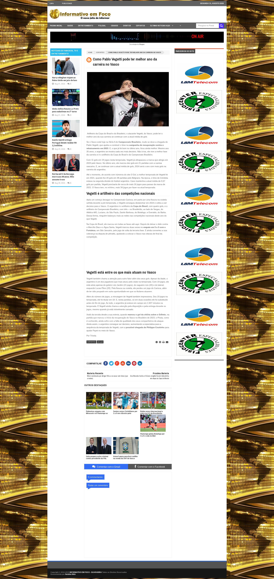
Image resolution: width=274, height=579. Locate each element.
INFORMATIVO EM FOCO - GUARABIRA (86, 572)
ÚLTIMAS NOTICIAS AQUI (160, 25)
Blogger (141, 44)
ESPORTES (140, 25)
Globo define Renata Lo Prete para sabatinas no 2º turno (65, 110)
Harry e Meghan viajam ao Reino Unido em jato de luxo (64, 79)
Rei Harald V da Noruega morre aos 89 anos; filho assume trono (63, 176)
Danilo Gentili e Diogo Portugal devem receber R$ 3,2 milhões (64, 142)
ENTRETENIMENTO (85, 25)
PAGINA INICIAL (56, 25)
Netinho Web (70, 574)
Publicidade (67, 3)
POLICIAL (102, 25)
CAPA (52, 3)
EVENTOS (127, 25)
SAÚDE (70, 25)
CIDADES (114, 25)
